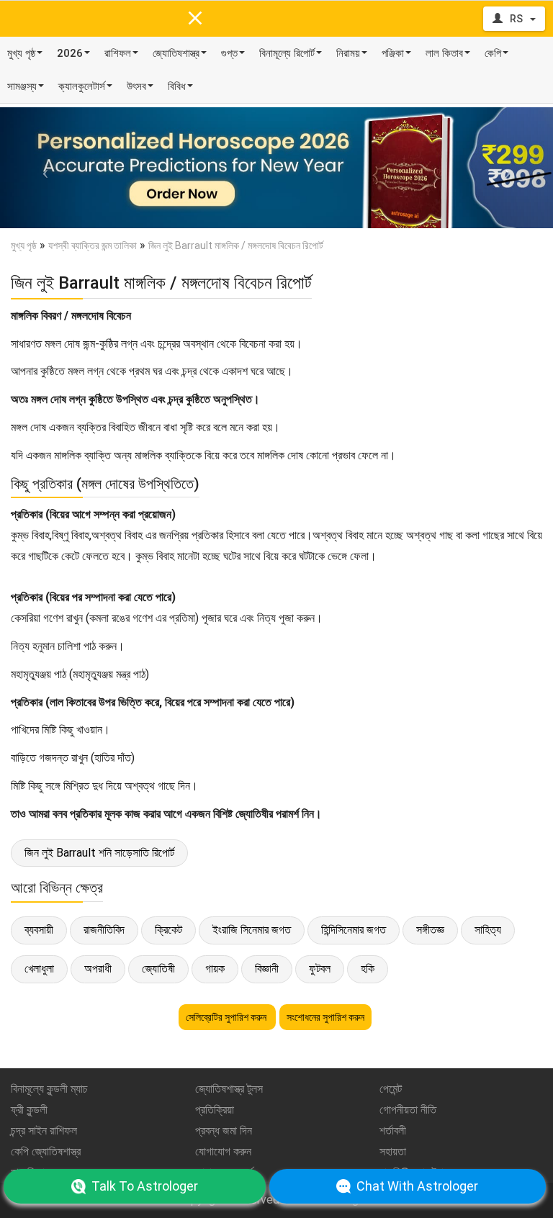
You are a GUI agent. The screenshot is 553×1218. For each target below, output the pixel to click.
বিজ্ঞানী (267, 968)
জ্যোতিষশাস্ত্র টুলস (229, 1089)
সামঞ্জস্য (22, 86)
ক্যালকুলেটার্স (81, 86)
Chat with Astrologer (417, 1186)
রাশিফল (117, 53)
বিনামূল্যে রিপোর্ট (287, 53)
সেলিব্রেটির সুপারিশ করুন (227, 1017)
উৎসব (136, 86)
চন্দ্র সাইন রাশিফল (44, 1130)
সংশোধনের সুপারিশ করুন (325, 1017)
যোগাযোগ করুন (223, 1151)
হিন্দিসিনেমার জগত (353, 930)
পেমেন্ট (390, 1089)
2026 (70, 53)
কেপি (493, 53)
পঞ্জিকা (393, 53)
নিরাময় (348, 53)
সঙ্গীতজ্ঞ (430, 930)
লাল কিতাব (444, 53)
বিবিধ (177, 86)
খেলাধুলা (39, 968)
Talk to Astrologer (144, 1186)
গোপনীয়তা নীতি (407, 1109)
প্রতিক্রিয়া (214, 1109)
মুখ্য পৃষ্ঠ (21, 53)
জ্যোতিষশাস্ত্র (176, 53)
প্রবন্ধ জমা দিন (223, 1130)
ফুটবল (320, 968)
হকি (367, 968)
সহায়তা (392, 1151)
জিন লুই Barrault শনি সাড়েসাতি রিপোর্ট (99, 853)
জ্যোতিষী (158, 968)
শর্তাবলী (392, 1130)
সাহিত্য (488, 930)
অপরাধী (98, 968)
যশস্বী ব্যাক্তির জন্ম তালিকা (92, 245)
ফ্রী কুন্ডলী (29, 1109)
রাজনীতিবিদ (104, 930)
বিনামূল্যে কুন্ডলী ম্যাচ (49, 1089)
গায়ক (215, 968)
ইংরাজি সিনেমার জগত (251, 930)
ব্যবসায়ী (38, 930)
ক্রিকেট (168, 930)
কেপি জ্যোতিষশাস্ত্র (46, 1151)
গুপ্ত (229, 53)
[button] (41, 167)
